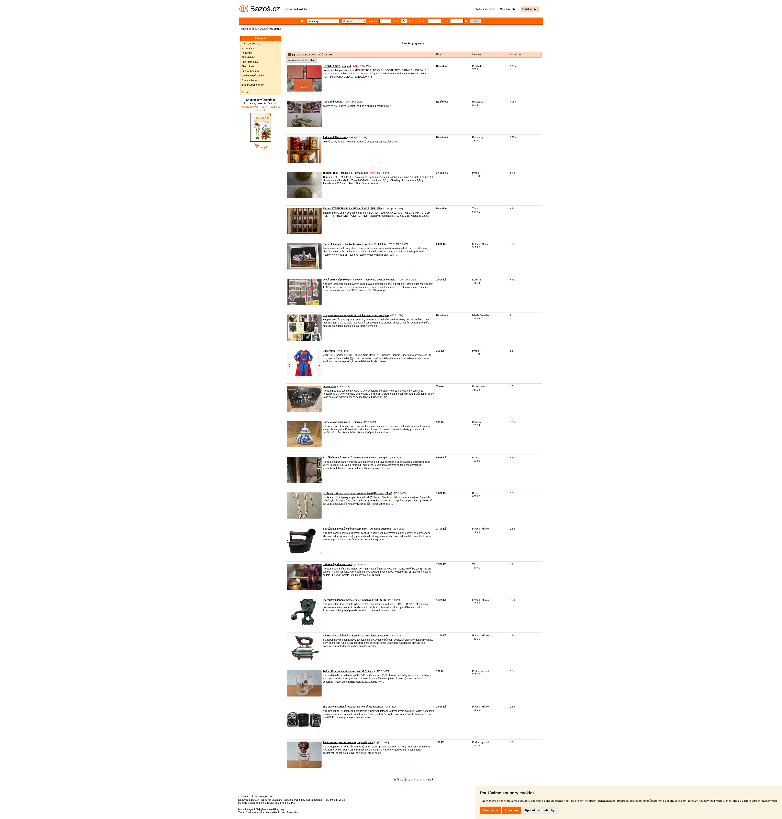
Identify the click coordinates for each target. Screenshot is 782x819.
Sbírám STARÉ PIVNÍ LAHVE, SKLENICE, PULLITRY (352, 208)
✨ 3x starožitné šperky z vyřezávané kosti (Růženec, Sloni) (357, 493)
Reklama (288, 799)
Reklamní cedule (332, 101)
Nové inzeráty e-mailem (301, 60)
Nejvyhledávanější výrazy (270, 809)
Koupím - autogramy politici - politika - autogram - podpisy (356, 315)
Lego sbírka (329, 386)
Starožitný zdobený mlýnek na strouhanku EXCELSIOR (354, 600)
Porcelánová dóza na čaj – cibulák (342, 422)
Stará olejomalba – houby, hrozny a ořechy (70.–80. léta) (355, 244)
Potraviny (247, 52)
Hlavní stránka (249, 28)
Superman (329, 351)
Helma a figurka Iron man (337, 564)
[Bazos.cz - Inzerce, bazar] (259, 11)
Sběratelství (248, 57)
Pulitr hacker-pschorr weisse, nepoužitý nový (349, 742)
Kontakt (277, 799)
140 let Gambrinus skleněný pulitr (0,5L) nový (349, 671)
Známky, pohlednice (253, 84)
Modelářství (248, 48)
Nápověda (244, 799)
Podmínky (299, 799)
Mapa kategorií (246, 809)
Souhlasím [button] (490, 810)
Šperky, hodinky (250, 71)
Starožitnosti (248, 66)
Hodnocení (266, 799)
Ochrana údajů (314, 799)
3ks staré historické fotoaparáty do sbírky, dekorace (353, 706)
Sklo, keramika (250, 62)
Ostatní (264, 28)
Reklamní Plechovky (335, 137)
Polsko (282, 812)
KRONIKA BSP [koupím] (337, 66)
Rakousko (292, 812)
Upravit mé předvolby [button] (540, 810)
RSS (326, 799)
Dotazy (255, 799)
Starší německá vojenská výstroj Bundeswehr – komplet (355, 457)
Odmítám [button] (511, 810)
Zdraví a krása (249, 80)
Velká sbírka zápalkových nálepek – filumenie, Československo (359, 279)
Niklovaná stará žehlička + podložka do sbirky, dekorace (355, 635)
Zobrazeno (516, 54)
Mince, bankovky (251, 43)
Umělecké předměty (253, 75)
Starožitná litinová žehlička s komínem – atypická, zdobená (357, 528)
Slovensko (271, 812)
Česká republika (255, 812)
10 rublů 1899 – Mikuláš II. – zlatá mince (345, 173)
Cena (439, 54)
